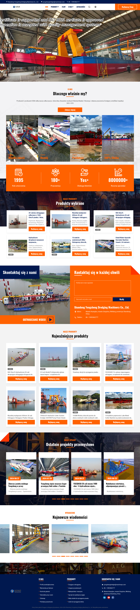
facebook (112, 597)
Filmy (64, 7)
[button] (8, 44)
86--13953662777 (74, 2)
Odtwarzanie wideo (34, 320)
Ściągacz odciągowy (74, 584)
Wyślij (122, 299)
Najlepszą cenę (36, 229)
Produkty (54, 7)
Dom (46, 7)
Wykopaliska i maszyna (75, 591)
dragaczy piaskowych (74, 588)
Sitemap (42, 598)
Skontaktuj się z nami (46, 595)
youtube (108, 597)
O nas (70, 7)
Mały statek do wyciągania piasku (78, 598)
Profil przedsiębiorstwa (47, 584)
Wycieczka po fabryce (46, 588)
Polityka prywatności (46, 602)
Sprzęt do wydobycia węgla (76, 595)
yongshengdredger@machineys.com (54, 2)
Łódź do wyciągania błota (76, 602)
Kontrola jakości (45, 591)
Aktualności (80, 7)
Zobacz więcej (70, 109)
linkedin (104, 597)
